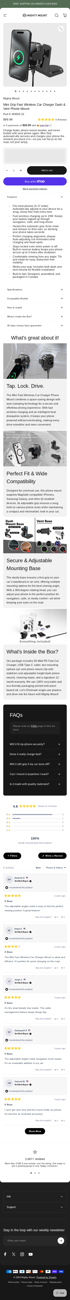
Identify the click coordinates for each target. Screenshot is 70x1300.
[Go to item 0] (15, 91)
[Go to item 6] (35, 91)
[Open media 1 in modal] (61, 28)
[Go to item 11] (54, 91)
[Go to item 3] (23, 91)
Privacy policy (26, 1282)
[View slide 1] (31, 1173)
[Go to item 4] (27, 91)
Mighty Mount (11, 98)
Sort (38, 867)
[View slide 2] (35, 1173)
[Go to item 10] (51, 91)
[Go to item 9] (47, 91)
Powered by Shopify (46, 1277)
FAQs (34, 726)
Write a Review (56, 856)
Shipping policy (55, 1282)
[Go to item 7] (39, 91)
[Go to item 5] (31, 91)
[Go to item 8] (43, 91)
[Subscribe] (61, 1240)
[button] (52, 119)
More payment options (35, 188)
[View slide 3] (39, 1173)
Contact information (35, 1286)
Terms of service (40, 1282)
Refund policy (13, 1282)
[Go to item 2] (19, 91)
